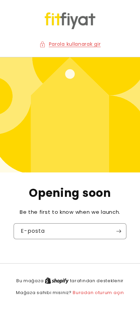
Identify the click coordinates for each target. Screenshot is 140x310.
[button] (70, 44)
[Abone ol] (118, 231)
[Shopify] (57, 280)
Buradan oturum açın (98, 292)
